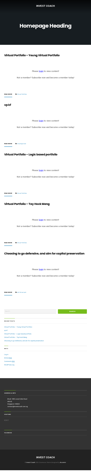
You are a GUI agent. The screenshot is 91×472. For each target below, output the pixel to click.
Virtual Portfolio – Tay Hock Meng (27, 204)
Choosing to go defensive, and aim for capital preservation (44, 253)
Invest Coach (45, 5)
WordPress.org (9, 365)
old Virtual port (21, 292)
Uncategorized (21, 143)
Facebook (8, 433)
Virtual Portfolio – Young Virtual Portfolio (32, 55)
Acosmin (63, 462)
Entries (8, 358)
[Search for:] (30, 311)
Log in (6, 354)
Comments (9, 361)
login (41, 71)
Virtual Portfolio (22, 94)
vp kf (7, 105)
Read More (8, 94)
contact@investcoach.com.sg (17, 406)
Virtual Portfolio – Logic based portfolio (30, 154)
